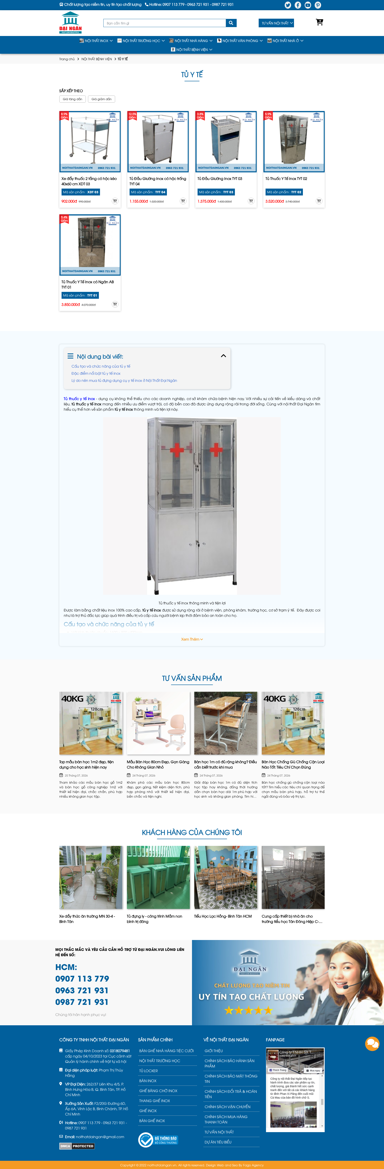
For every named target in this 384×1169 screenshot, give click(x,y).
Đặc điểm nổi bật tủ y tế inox (96, 373)
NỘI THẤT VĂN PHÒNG (240, 40)
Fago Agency (253, 1165)
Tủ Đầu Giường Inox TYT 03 (220, 178)
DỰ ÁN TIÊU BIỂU (218, 1141)
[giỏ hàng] (318, 23)
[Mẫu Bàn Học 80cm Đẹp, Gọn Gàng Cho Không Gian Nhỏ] (158, 723)
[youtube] (308, 5)
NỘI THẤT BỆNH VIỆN (192, 49)
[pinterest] (318, 5)
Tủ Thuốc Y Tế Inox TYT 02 (286, 178)
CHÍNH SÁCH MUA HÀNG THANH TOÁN (226, 1119)
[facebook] (298, 5)
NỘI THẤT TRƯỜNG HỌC (141, 40)
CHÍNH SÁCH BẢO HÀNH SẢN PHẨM (229, 1063)
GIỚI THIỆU (214, 1050)
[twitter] (288, 5)
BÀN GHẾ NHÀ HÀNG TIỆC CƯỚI (166, 1050)
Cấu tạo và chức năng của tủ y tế (101, 366)
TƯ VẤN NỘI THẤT (275, 23)
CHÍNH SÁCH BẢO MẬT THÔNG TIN (231, 1078)
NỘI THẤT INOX (96, 40)
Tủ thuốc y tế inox (79, 398)
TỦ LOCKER (148, 1070)
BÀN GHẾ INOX (152, 1120)
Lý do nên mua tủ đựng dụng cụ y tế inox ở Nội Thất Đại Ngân (124, 380)
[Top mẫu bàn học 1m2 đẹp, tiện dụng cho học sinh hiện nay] (90, 723)
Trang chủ (67, 59)
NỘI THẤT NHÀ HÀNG (191, 40)
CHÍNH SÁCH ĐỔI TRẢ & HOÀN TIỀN (231, 1094)
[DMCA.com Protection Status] (77, 1146)
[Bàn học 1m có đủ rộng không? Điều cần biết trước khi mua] (225, 723)
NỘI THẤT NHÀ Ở (286, 40)
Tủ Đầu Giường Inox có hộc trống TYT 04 (158, 181)
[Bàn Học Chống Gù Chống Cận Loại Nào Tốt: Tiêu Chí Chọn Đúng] (293, 723)
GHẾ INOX (148, 1110)
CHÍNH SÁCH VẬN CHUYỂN (227, 1106)
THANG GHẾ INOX (154, 1100)
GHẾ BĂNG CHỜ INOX (158, 1090)
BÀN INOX (147, 1080)
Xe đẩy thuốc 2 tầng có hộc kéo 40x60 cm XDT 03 (89, 181)
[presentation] (60, 746)
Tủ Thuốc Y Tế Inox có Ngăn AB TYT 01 (88, 284)
